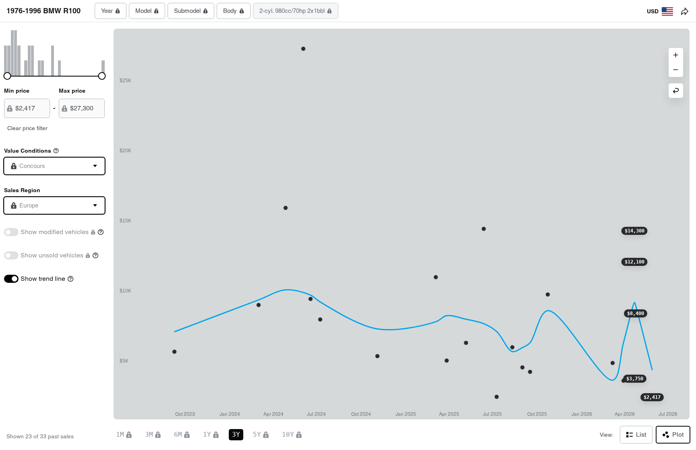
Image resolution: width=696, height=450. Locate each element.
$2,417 (652, 397)
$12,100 (634, 262)
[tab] (110, 11)
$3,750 (634, 379)
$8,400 (635, 313)
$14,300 (634, 231)
